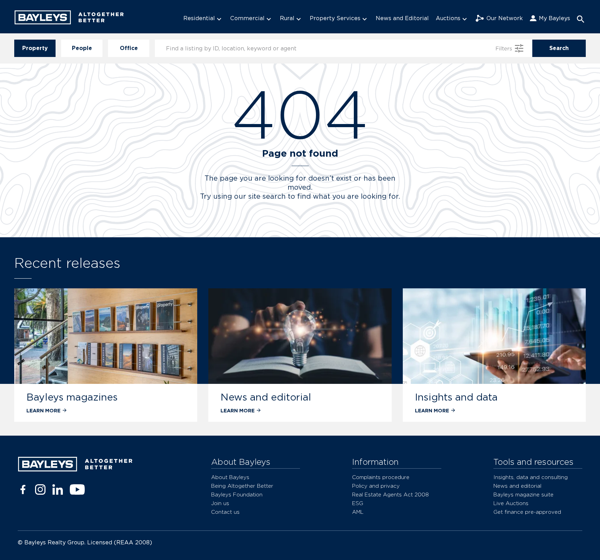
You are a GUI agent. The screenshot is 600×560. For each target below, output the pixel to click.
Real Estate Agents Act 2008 (390, 494)
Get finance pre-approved (527, 512)
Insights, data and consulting (530, 477)
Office (129, 48)
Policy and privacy (376, 486)
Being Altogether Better (242, 486)
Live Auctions (510, 503)
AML (358, 512)
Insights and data (456, 397)
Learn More (43, 410)
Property (35, 48)
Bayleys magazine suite (523, 494)
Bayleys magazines (72, 397)
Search (559, 48)
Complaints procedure (380, 477)
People (82, 48)
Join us (220, 503)
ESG (357, 503)
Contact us (225, 512)
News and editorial (265, 397)
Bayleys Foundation (236, 494)
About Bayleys (230, 477)
